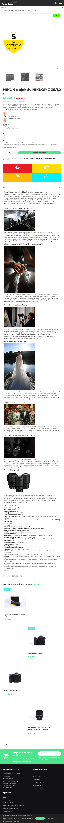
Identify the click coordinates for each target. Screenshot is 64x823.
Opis (5, 187)
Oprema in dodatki (38, 782)
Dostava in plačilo (8, 803)
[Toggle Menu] (60, 2)
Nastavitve (51, 818)
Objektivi (11, 10)
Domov (5, 10)
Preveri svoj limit (8, 147)
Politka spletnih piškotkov (10, 808)
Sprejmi (40, 818)
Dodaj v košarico (39, 153)
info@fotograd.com (8, 778)
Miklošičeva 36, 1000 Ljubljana (11, 773)
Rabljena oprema (38, 785)
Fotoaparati (36, 779)
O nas (4, 797)
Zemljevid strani (7, 811)
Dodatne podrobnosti (12, 576)
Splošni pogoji (7, 800)
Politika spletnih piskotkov (11, 821)
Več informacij (52, 145)
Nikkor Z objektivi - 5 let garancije (34, 158)
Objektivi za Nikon (50, 158)
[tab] (6, 742)
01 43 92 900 (6, 776)
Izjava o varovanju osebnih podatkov (13, 805)
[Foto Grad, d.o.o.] (10, 3)
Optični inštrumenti (39, 777)
